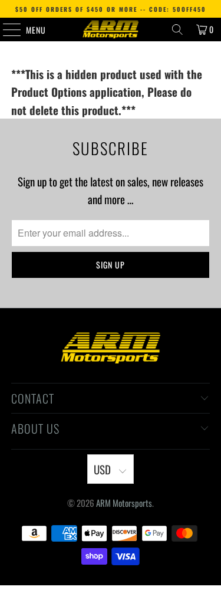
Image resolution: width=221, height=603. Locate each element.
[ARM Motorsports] (110, 29)
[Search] (177, 29)
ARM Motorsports (124, 502)
